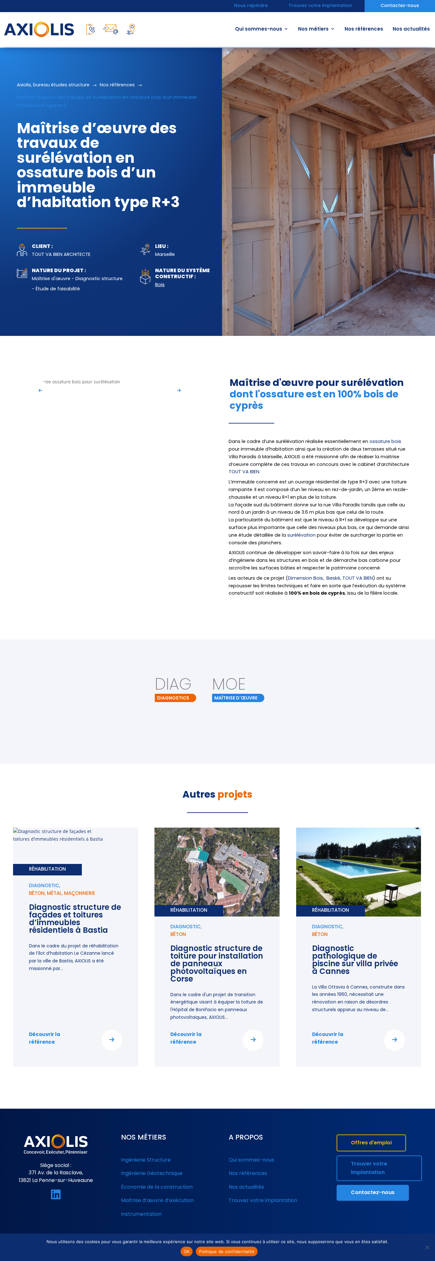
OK (187, 1251)
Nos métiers (313, 29)
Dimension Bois (305, 578)
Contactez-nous (400, 6)
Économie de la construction (157, 1187)
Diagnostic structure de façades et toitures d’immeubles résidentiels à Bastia (75, 919)
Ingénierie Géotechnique (151, 1173)
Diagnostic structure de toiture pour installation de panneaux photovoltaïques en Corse (216, 964)
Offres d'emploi (371, 1143)
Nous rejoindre (251, 6)
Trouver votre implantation (369, 1168)
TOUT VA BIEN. (244, 472)
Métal (54, 893)
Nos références (364, 29)
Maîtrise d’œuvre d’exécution (157, 1200)
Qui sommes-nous (258, 29)
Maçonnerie (79, 893)
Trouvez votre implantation (320, 6)
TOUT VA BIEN (357, 578)
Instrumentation (141, 1214)
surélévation (301, 535)
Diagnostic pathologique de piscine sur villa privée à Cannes (355, 960)
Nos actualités (411, 29)
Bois (160, 285)
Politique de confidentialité (226, 1251)
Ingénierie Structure (146, 1160)
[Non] (427, 1247)
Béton (37, 893)
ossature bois (385, 441)
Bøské (333, 578)
